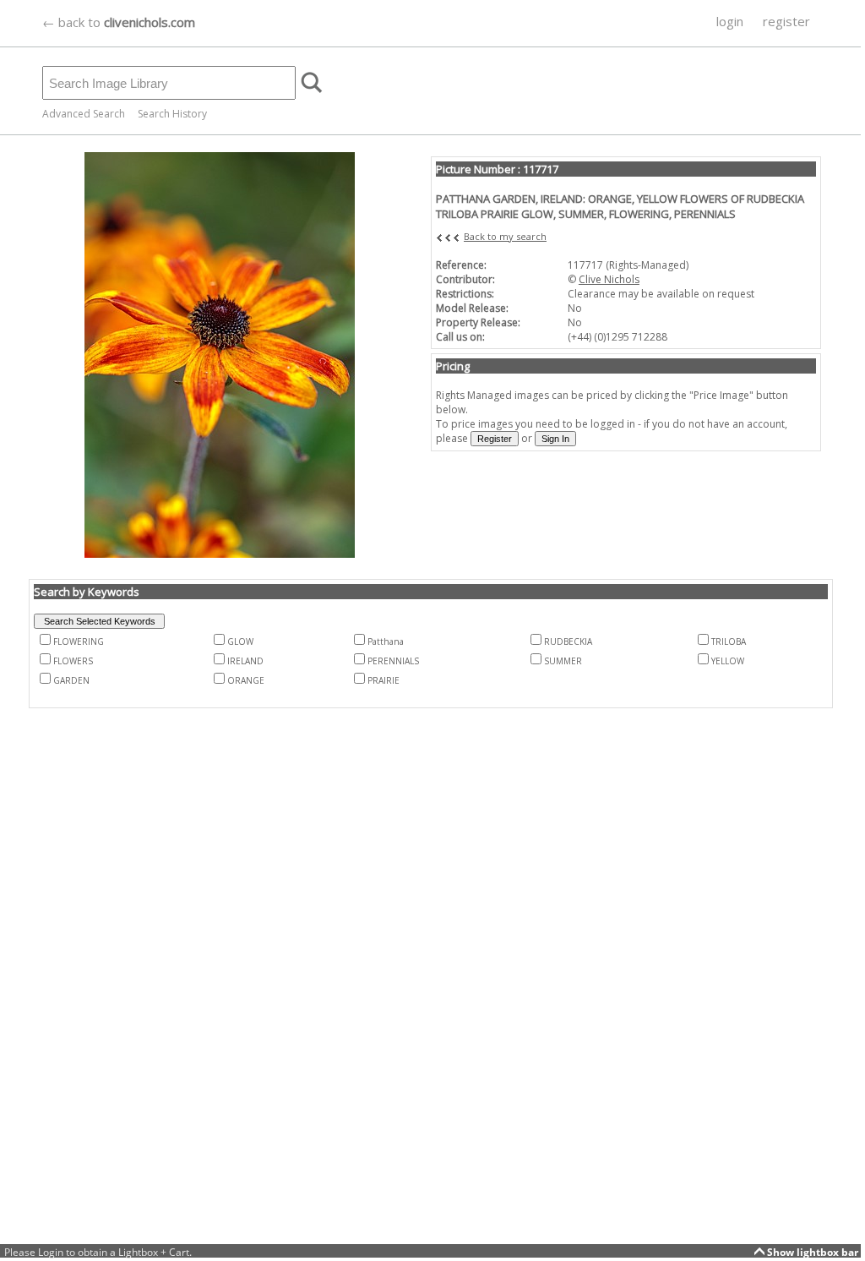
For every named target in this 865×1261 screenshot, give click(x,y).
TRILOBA (728, 641)
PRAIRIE (383, 680)
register (786, 21)
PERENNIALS (393, 661)
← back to (118, 22)
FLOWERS (73, 661)
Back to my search (505, 236)
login (729, 21)
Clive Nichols (609, 279)
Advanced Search (83, 113)
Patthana (385, 641)
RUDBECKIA (568, 641)
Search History (172, 113)
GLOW (240, 641)
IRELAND (245, 661)
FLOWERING (78, 641)
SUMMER (563, 661)
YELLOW (727, 661)
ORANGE (245, 680)
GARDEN (71, 680)
